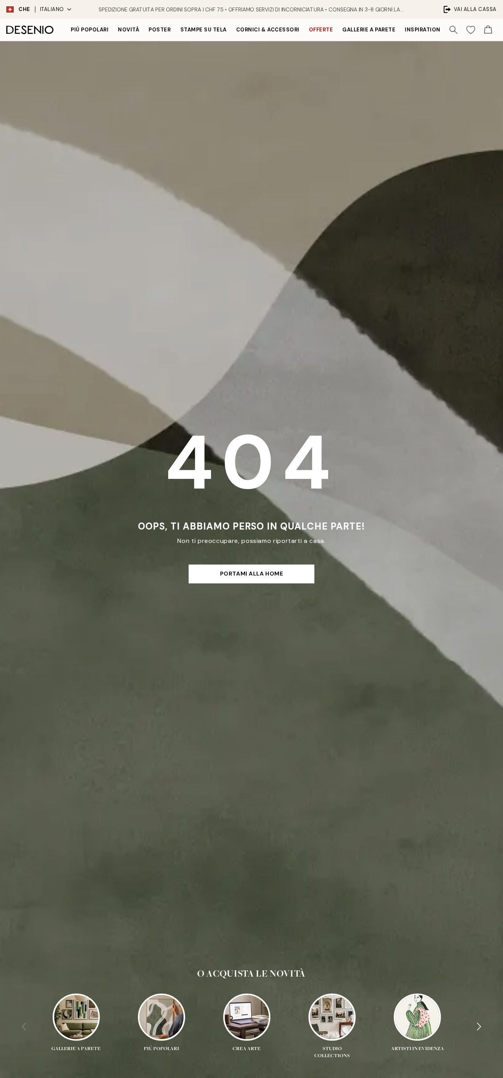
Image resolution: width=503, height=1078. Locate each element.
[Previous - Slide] (24, 1026)
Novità (128, 29)
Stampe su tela (203, 29)
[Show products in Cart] (488, 29)
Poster (160, 29)
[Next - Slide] (479, 1026)
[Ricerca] (453, 30)
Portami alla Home (251, 573)
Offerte (321, 29)
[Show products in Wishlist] (470, 29)
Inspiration (423, 29)
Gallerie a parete (368, 29)
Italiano (52, 9)
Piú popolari (89, 29)
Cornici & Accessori (267, 29)
